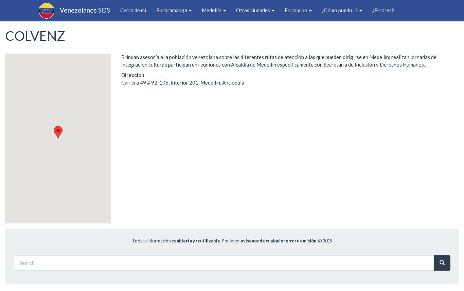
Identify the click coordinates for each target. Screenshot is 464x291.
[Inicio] (49, 11)
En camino (296, 10)
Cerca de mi (133, 10)
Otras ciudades (253, 10)
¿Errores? (383, 10)
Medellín (212, 10)
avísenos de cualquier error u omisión (278, 240)
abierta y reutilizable (198, 240)
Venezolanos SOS (85, 10)
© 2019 (325, 240)
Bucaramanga (172, 10)
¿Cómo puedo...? (340, 10)
